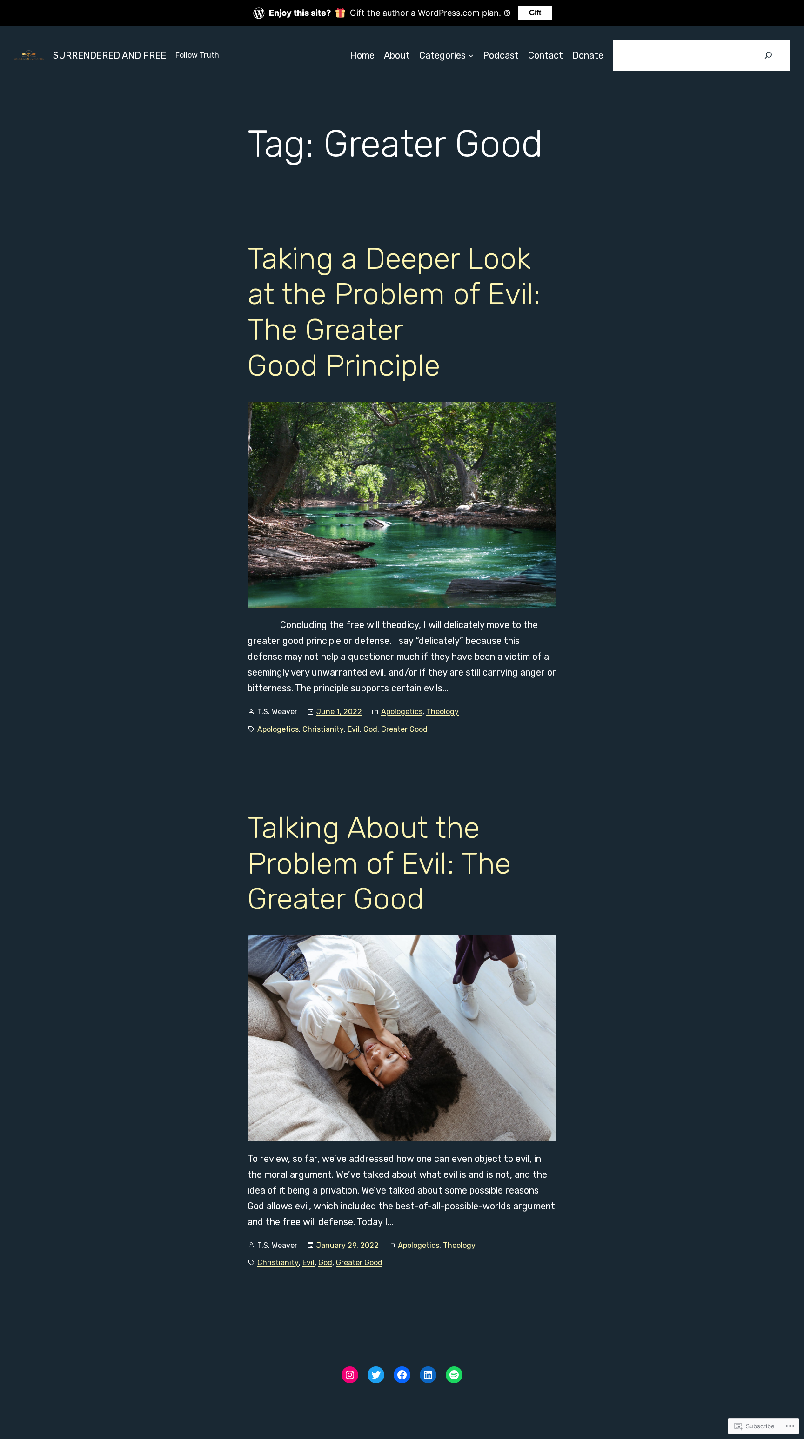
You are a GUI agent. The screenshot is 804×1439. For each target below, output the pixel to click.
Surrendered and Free (109, 55)
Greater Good (404, 729)
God (370, 729)
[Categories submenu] (471, 55)
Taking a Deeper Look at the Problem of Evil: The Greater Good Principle (394, 312)
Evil (354, 729)
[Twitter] (376, 1374)
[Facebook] (402, 1374)
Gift (535, 13)
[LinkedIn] (428, 1374)
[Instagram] (350, 1374)
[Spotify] (454, 1374)
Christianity (323, 729)
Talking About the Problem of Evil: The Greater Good (379, 863)
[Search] (768, 55)
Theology (442, 711)
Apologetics (401, 711)
